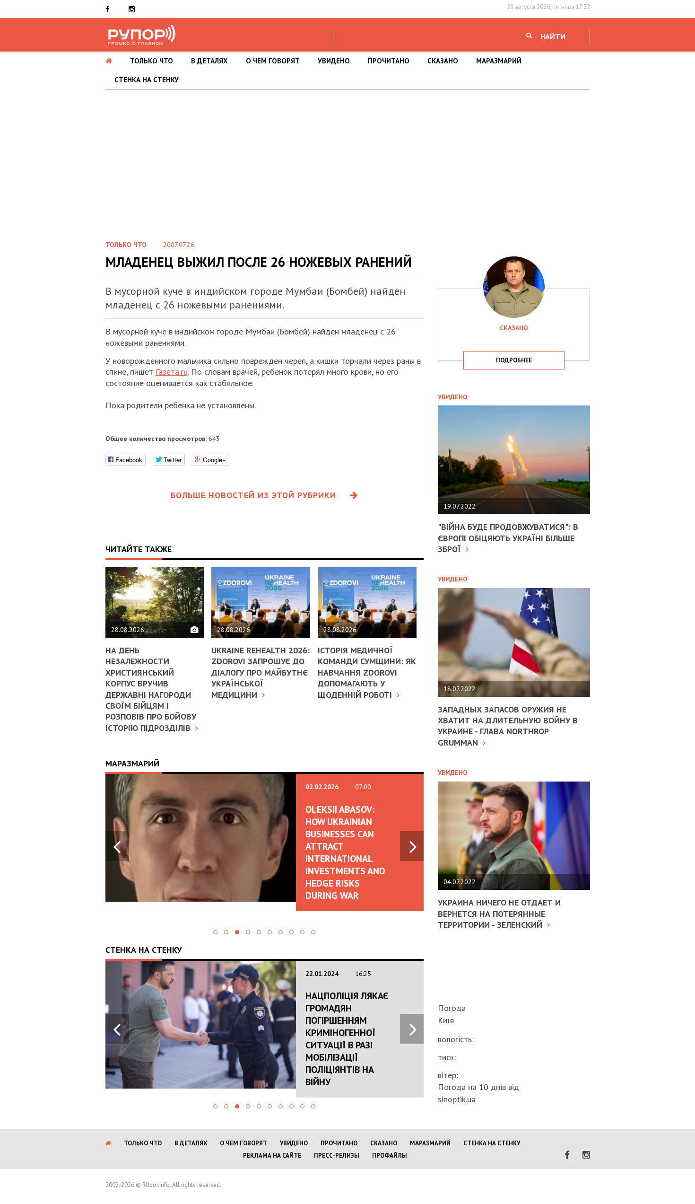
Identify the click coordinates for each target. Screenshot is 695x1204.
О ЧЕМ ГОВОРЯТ (273, 60)
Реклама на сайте (272, 1155)
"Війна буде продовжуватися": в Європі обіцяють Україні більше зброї (508, 537)
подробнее (514, 360)
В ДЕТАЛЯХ (209, 60)
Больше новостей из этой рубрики (253, 495)
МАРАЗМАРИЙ (498, 60)
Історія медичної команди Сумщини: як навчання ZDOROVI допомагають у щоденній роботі (367, 672)
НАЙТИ (552, 36)
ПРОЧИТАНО (388, 60)
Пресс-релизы (336, 1155)
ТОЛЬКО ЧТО (151, 60)
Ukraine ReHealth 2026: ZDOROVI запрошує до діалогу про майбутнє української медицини (260, 672)
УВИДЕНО (334, 60)
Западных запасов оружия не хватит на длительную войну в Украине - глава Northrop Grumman (508, 726)
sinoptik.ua (457, 1099)
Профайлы (389, 1155)
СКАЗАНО (442, 60)
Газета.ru (172, 371)
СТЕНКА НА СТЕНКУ (146, 79)
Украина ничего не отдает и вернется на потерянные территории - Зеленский (499, 913)
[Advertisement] (347, 161)
